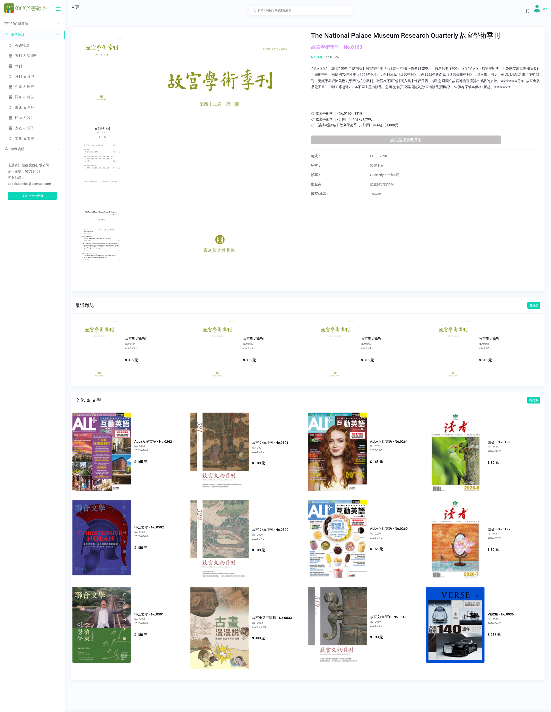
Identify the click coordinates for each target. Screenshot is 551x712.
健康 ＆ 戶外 (24, 107)
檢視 (99, 346)
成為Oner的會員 (32, 196)
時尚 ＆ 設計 (24, 118)
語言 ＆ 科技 (24, 97)
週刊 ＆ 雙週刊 (26, 56)
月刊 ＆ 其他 (24, 76)
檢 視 (101, 447)
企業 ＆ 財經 (24, 87)
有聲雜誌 (22, 45)
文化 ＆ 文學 (24, 138)
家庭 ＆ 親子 (24, 128)
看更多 (533, 305)
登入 (545, 9)
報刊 (18, 66)
